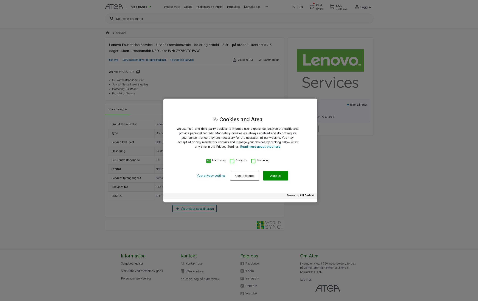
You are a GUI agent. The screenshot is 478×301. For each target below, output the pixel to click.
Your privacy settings (211, 175)
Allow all (275, 175)
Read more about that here (260, 146)
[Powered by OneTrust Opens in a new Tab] (301, 196)
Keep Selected (245, 175)
